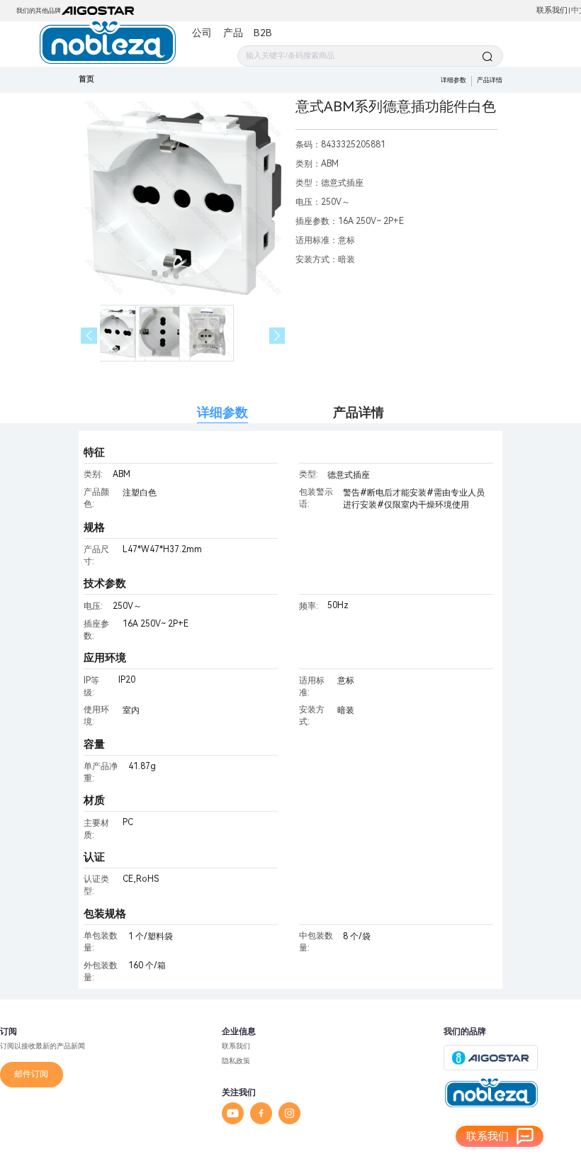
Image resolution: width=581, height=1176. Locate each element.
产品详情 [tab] (358, 412)
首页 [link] (86, 79)
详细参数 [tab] (222, 412)
